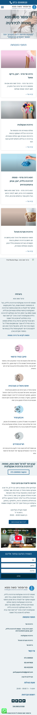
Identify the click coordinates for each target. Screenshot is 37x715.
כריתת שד (30, 645)
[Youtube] (20, 700)
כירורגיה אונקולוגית (25, 124)
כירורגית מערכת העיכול (23, 231)
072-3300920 (28, 658)
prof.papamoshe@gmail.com (23, 672)
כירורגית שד (29, 624)
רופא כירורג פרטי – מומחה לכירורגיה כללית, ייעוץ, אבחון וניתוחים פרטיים (21, 181)
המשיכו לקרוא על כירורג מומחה (18, 335)
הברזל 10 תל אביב (27, 677)
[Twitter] (23, 700)
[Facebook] (16, 700)
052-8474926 (28, 662)
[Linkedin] (13, 700)
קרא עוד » (29, 94)
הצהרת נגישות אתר (19, 706)
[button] (2, 7)
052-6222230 (28, 667)
